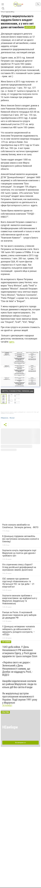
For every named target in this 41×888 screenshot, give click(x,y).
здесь (11, 341)
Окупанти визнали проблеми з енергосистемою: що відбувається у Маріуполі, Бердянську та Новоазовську (19, 599)
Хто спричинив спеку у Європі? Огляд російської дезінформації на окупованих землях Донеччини (19, 567)
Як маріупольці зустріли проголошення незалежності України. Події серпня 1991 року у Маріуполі (19, 698)
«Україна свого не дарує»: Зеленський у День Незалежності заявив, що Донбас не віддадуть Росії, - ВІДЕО (17, 668)
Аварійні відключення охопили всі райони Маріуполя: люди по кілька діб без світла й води (19, 684)
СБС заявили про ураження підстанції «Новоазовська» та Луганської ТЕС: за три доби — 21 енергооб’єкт (18, 582)
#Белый (12, 418)
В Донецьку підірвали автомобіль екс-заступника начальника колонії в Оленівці (20, 539)
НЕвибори (10, 727)
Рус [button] (38, 4)
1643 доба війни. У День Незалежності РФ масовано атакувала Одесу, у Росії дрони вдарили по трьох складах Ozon (19, 651)
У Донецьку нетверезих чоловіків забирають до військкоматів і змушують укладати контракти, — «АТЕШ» (18, 630)
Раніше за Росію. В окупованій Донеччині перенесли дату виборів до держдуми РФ (19, 615)
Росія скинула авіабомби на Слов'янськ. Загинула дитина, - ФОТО (20, 526)
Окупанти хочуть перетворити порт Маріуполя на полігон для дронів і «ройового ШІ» (19, 553)
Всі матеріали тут (20, 743)
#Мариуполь (4, 418)
